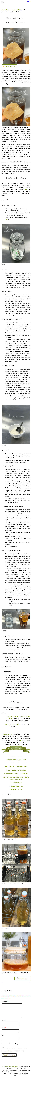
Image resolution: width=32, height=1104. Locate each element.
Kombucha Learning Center (14, 10)
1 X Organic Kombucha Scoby (14, 724)
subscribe (9, 1050)
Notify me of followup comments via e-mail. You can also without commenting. (15, 1049)
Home (3, 10)
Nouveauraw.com (7, 734)
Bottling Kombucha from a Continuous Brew (16, 773)
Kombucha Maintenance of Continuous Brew (16, 763)
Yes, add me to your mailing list (10, 1044)
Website (4, 1035)
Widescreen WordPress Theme (10, 1066)
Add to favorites (10, 66)
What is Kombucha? (16, 756)
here (26, 189)
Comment (5, 1001)
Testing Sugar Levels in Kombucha (16, 770)
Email (4, 1027)
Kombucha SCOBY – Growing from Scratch (16, 766)
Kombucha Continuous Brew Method (16, 759)
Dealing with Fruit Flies (16, 789)
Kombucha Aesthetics (16, 782)
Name (4, 1020)
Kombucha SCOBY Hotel (16, 786)
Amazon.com (24, 740)
